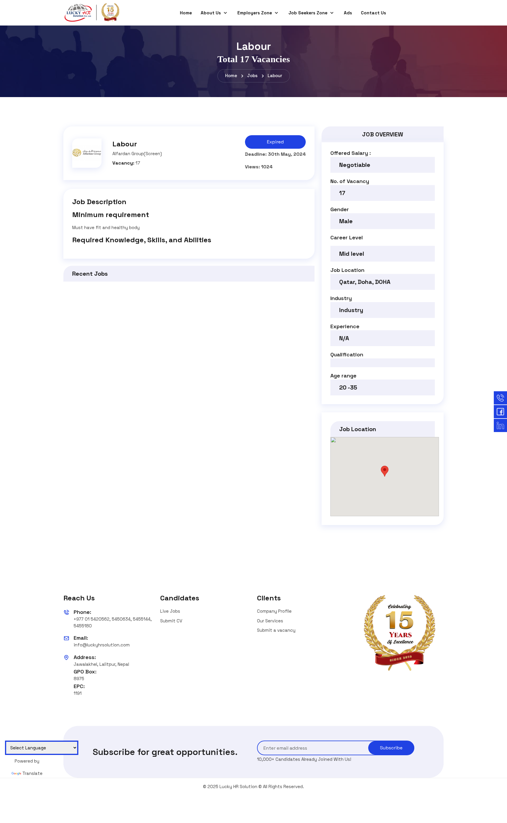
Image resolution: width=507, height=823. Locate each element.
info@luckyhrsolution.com (102, 645)
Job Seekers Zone (308, 13)
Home (186, 13)
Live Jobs (170, 611)
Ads (348, 13)
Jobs (252, 75)
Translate (32, 773)
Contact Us (373, 13)
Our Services (270, 621)
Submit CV (171, 621)
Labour (275, 75)
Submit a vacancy (276, 630)
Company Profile (274, 611)
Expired (275, 142)
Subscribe (391, 748)
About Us (211, 13)
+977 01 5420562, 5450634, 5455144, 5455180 (113, 622)
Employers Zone (255, 13)
